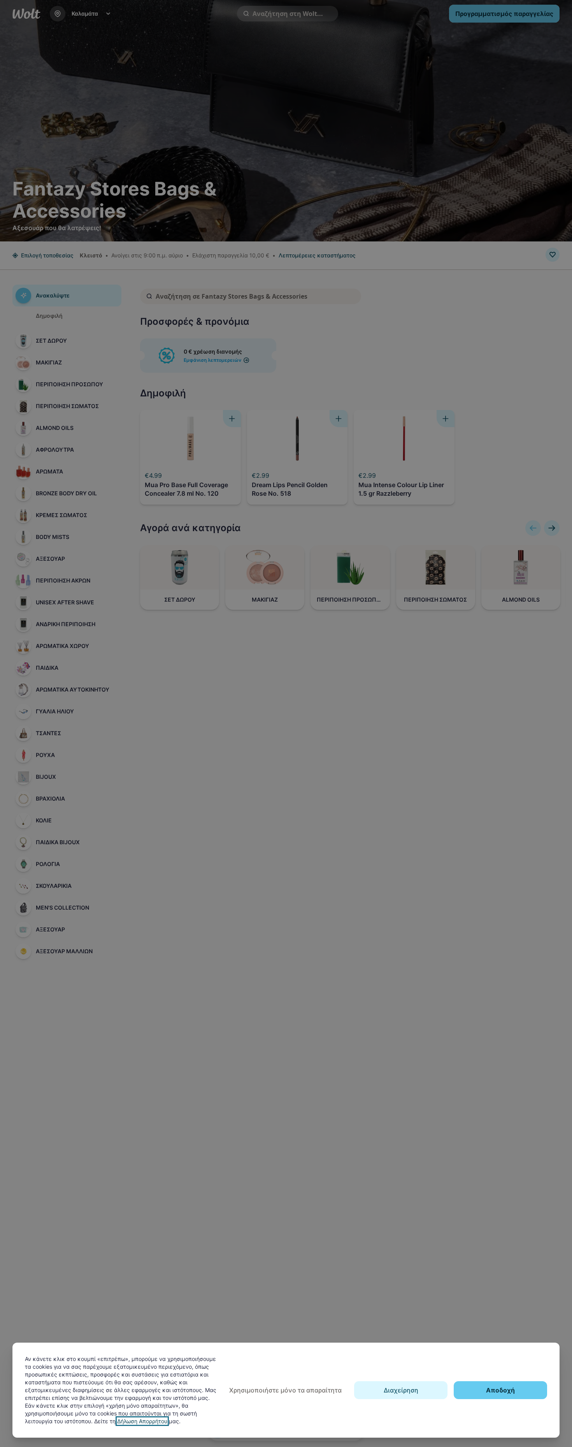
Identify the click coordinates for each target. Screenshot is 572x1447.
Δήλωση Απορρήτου (142, 1421)
